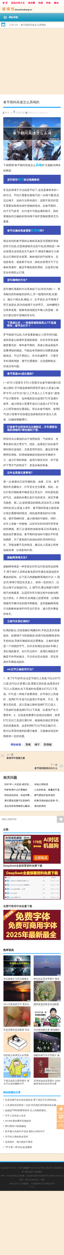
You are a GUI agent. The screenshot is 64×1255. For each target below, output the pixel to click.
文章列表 (13, 24)
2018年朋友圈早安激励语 (18, 1120)
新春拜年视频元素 (16, 757)
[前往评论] (60, 1117)
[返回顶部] (60, 1125)
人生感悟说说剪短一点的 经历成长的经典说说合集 (30, 1105)
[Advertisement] (32, 62)
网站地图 (29, 1171)
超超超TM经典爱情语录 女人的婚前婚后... (26, 1110)
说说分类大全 (18, 2)
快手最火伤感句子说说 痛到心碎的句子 (25, 1131)
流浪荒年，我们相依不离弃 (19, 1141)
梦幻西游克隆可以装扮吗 (17, 800)
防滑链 (35, 230)
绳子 (21, 179)
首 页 (5, 2)
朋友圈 (31, 2)
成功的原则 (40, 805)
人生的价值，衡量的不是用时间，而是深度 (48, 789)
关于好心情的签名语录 (16, 1136)
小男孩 (32, 1186)
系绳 (39, 165)
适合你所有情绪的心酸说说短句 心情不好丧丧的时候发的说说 (18, 805)
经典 (48, 2)
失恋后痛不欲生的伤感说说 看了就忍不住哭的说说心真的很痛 (33, 1099)
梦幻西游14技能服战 (15, 1126)
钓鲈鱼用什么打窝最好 (15, 789)
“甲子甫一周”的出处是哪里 (18, 1147)
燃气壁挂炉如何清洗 (44, 795)
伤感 (40, 2)
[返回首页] (60, 1108)
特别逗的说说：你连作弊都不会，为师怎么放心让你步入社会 (18, 795)
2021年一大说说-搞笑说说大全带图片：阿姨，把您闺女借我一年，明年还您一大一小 (18, 784)
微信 (56, 2)
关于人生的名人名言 (15, 1115)
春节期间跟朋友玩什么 (45, 768)
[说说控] (32, 9)
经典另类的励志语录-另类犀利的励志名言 (48, 800)
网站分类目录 (46, 1167)
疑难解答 (38, 1171)
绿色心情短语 (41, 784)
